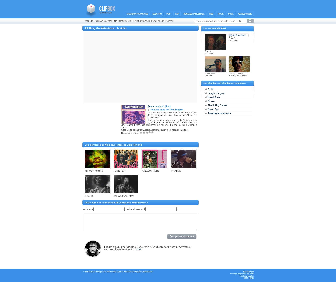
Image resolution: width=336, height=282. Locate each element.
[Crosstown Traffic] (154, 167)
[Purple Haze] (126, 167)
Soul (231, 14)
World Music (245, 14)
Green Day (213, 109)
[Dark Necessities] (239, 71)
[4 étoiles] (149, 132)
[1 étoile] (141, 132)
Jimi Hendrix (120, 21)
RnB (211, 14)
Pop (168, 14)
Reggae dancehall (194, 14)
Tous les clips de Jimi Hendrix (166, 109)
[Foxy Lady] (183, 167)
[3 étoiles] (146, 132)
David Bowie (214, 97)
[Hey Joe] (97, 192)
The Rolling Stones (217, 105)
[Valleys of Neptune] (97, 167)
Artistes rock (106, 21)
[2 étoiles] (144, 132)
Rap (177, 14)
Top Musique (248, 272)
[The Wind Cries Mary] (126, 192)
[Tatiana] (215, 49)
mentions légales (247, 276)
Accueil (88, 21)
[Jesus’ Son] (215, 71)
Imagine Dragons (216, 93)
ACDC (211, 89)
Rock (221, 14)
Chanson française (137, 14)
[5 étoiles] (152, 132)
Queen (211, 101)
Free (139, 249)
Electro (157, 14)
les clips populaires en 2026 (242, 274)
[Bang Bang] (237, 35)
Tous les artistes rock (219, 113)
